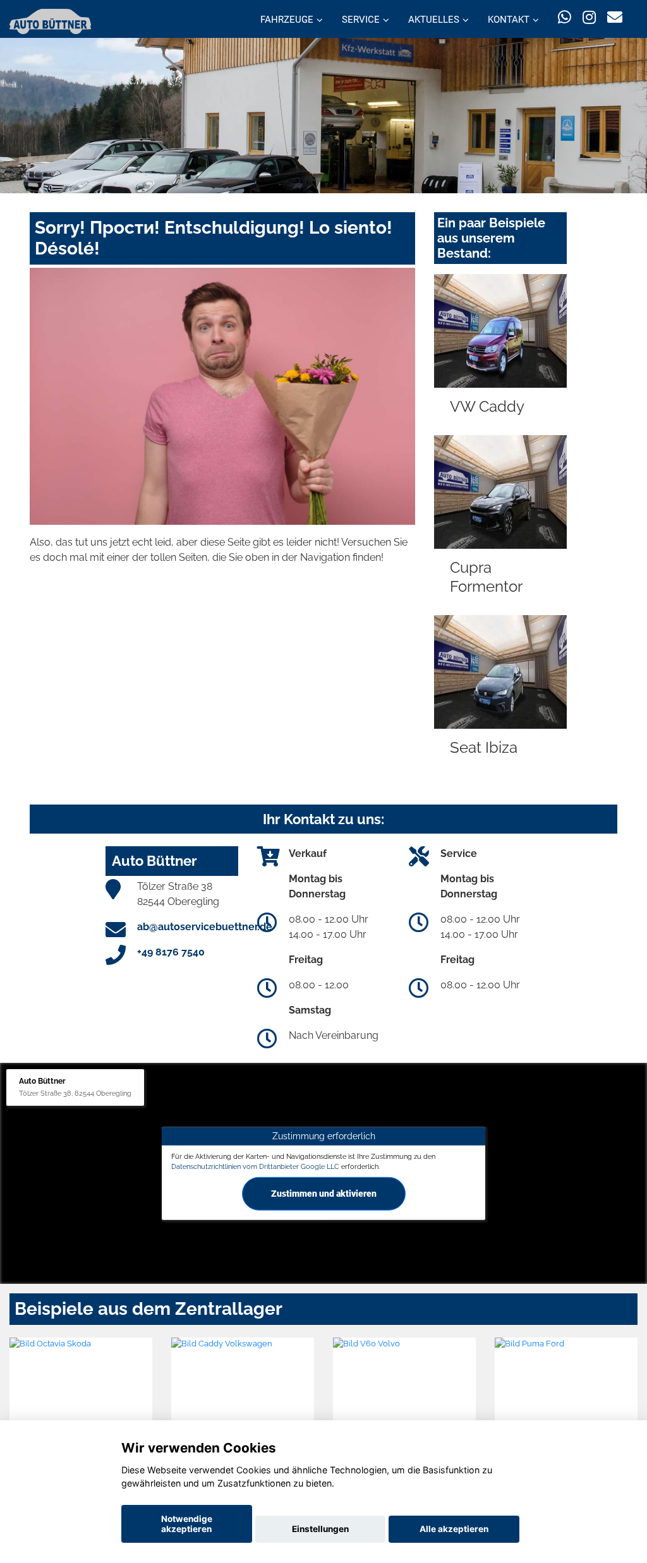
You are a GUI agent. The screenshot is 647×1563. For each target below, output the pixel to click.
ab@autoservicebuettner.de (204, 927)
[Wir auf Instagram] (589, 17)
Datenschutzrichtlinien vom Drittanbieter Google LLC (255, 1166)
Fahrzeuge (286, 19)
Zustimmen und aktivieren (324, 1193)
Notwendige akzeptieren (186, 1524)
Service (361, 19)
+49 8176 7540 (171, 952)
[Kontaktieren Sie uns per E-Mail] (614, 17)
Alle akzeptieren (454, 1529)
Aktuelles (433, 19)
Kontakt (508, 19)
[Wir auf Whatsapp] (564, 17)
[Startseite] (50, 20)
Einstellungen (320, 1529)
